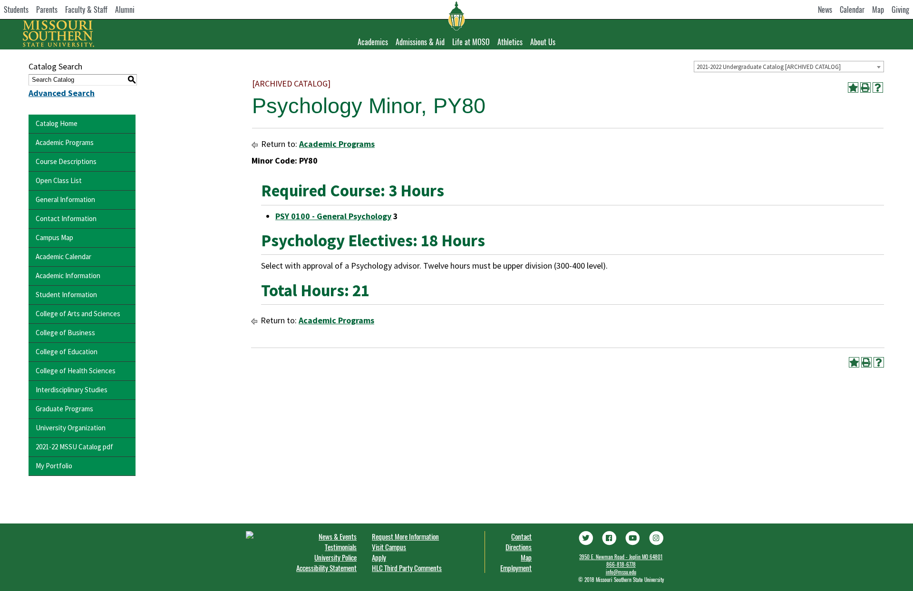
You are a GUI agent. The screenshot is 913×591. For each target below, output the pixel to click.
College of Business (65, 332)
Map (878, 9)
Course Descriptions (66, 161)
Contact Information (66, 218)
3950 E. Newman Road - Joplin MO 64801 (620, 557)
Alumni (125, 9)
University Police (335, 557)
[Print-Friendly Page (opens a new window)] (865, 87)
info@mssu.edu (621, 572)
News (825, 9)
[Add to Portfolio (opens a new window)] (853, 87)
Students (16, 9)
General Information (65, 199)
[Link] (585, 537)
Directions (518, 547)
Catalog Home (57, 123)
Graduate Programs (64, 408)
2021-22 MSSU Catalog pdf (74, 446)
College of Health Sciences (76, 370)
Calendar (852, 9)
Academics (373, 42)
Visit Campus (389, 547)
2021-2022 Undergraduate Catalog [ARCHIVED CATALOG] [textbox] (769, 67)
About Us (542, 42)
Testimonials (341, 547)
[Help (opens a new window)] (878, 87)
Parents (47, 9)
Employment (516, 567)
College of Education (66, 351)
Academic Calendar (63, 256)
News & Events (338, 536)
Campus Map (54, 237)
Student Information (66, 294)
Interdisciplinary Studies (71, 389)
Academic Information (68, 275)
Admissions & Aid (420, 42)
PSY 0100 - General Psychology (333, 216)
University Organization (71, 427)
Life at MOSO (471, 42)
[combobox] (789, 66)
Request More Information (405, 536)
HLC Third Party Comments (407, 567)
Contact (521, 536)
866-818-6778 (621, 564)
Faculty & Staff (86, 9)
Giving (900, 9)
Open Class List (59, 180)
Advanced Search (62, 92)
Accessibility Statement (326, 567)
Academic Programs (65, 142)
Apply (379, 557)
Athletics (510, 42)
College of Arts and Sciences (78, 313)
